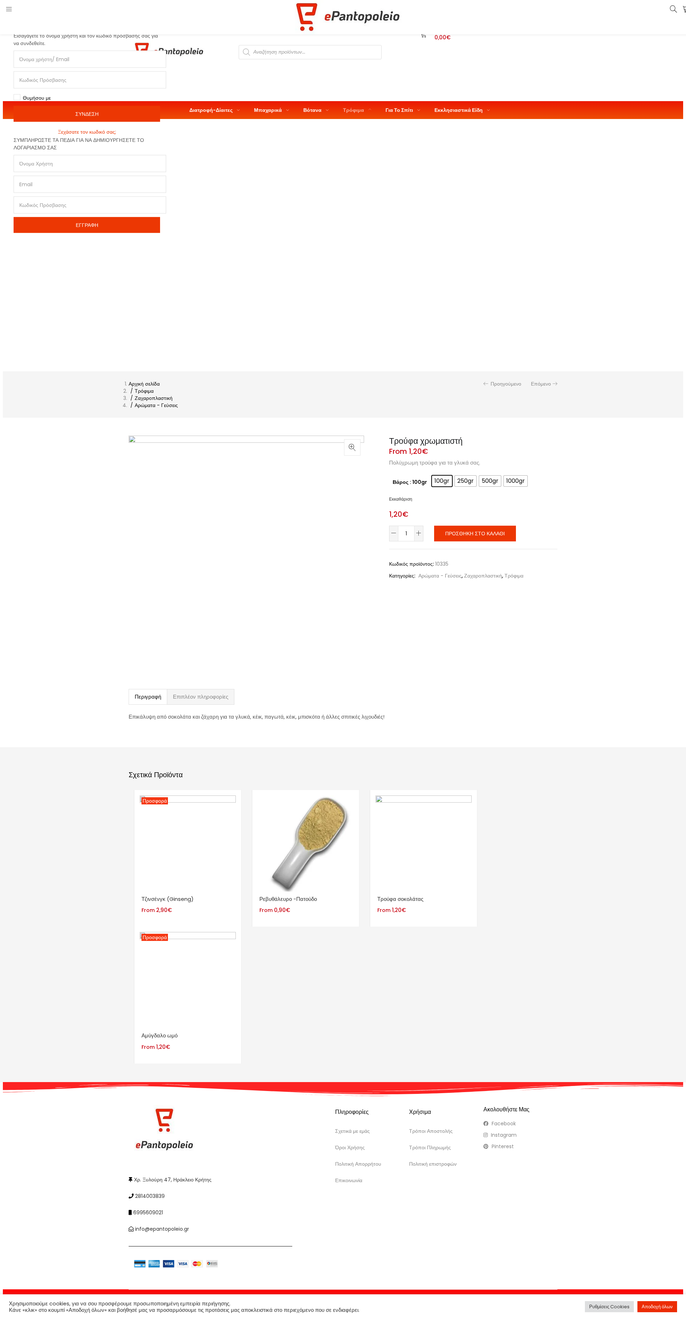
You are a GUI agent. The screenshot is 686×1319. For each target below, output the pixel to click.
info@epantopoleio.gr (162, 1229)
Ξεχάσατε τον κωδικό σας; (87, 131)
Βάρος (400, 482)
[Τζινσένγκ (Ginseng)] (188, 843)
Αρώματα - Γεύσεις (156, 405)
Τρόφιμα (354, 110)
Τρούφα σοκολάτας (400, 899)
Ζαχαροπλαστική (154, 398)
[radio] (442, 481)
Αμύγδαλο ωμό (159, 1035)
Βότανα (313, 110)
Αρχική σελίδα (144, 383)
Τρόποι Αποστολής (431, 1131)
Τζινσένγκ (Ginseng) (167, 899)
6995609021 (148, 1212)
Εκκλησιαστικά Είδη (459, 110)
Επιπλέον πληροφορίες (200, 696)
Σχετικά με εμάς (352, 1131)
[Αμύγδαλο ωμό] (188, 979)
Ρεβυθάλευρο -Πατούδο (288, 899)
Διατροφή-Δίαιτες (211, 110)
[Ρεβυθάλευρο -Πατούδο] (306, 843)
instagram (503, 1135)
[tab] (148, 697)
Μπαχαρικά (268, 110)
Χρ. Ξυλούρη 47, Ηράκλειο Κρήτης (173, 1179)
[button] (352, 447)
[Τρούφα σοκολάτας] (424, 843)
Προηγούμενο (506, 383)
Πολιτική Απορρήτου (358, 1163)
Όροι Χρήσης (350, 1147)
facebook (503, 1123)
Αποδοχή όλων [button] (657, 1306)
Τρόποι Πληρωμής (430, 1147)
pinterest (502, 1146)
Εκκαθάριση (400, 499)
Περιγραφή (148, 696)
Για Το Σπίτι (400, 110)
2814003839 (150, 1196)
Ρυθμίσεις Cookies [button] (609, 1306)
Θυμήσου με (37, 97)
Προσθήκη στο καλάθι (475, 533)
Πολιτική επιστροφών (433, 1163)
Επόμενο (541, 383)
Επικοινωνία (348, 1180)
